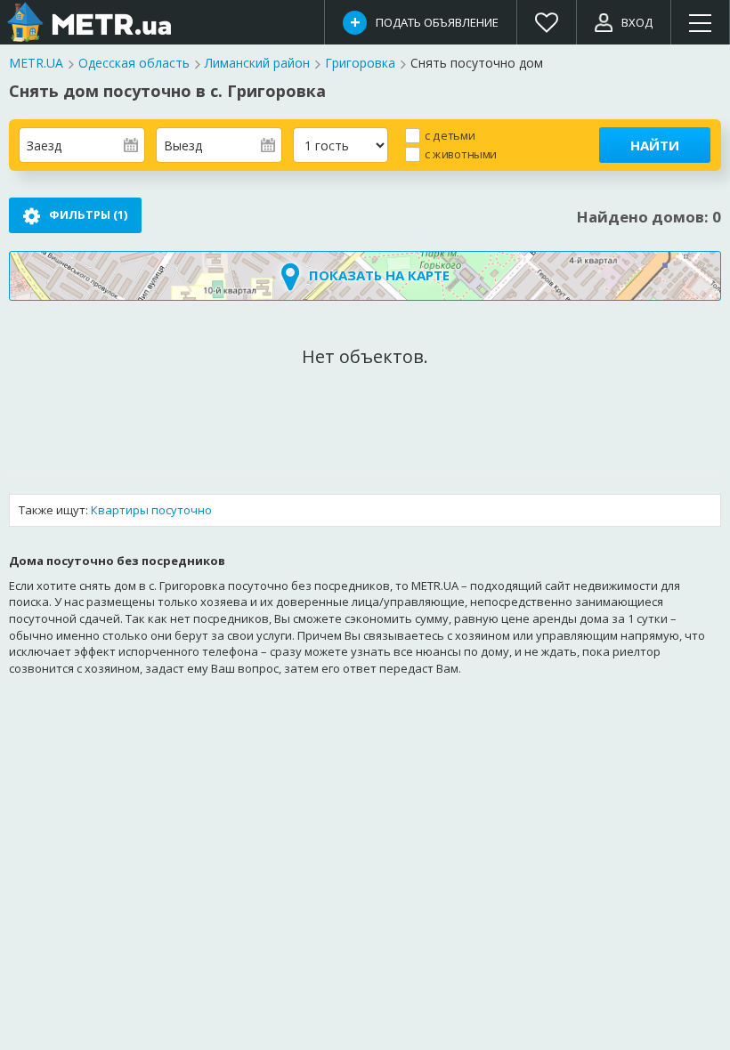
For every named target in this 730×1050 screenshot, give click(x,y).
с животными (461, 153)
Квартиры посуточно (151, 510)
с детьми (449, 134)
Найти (654, 145)
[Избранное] (547, 22)
